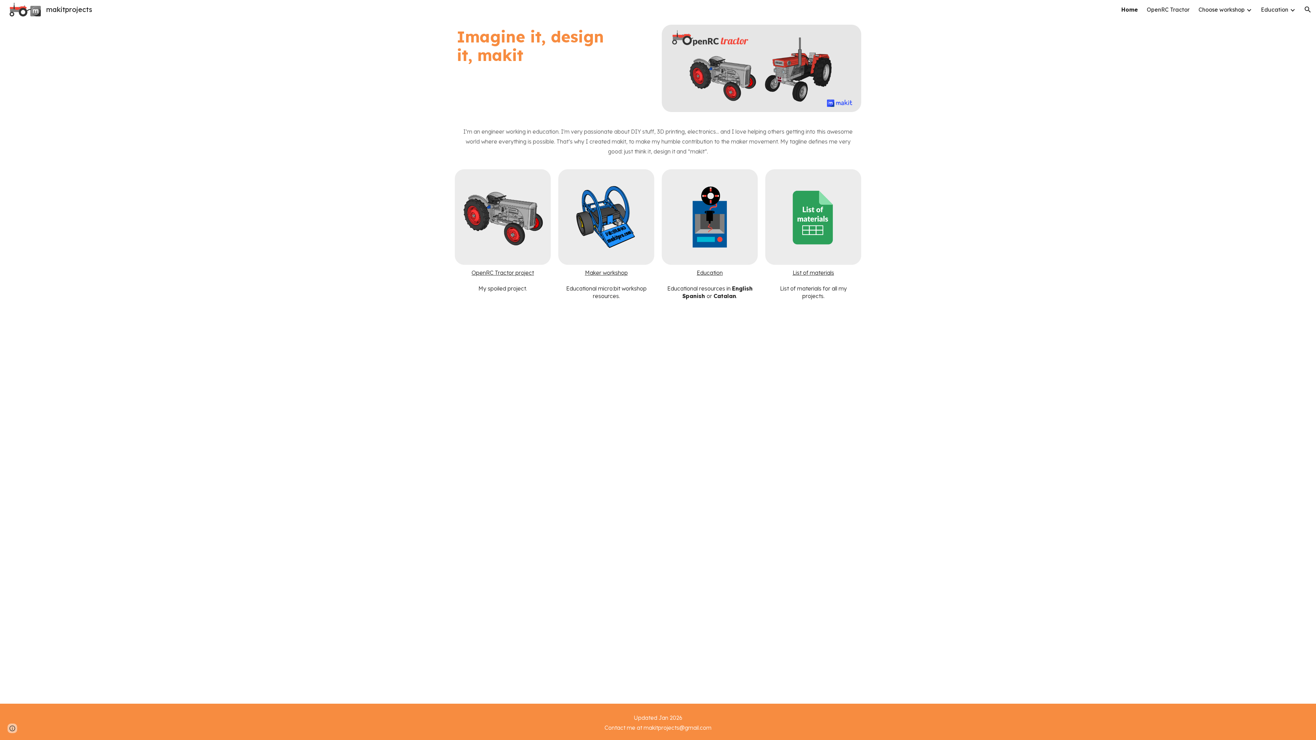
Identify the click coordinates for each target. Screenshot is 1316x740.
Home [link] (1129, 9)
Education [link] (1274, 9)
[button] (1308, 9)
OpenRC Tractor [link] (1168, 9)
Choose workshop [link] (1221, 9)
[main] (537, 46)
